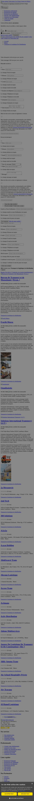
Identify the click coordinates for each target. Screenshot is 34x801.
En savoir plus (21, 790)
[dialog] (17, 791)
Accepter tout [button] (9, 794)
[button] (17, 798)
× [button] (32, 783)
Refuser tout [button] (25, 794)
